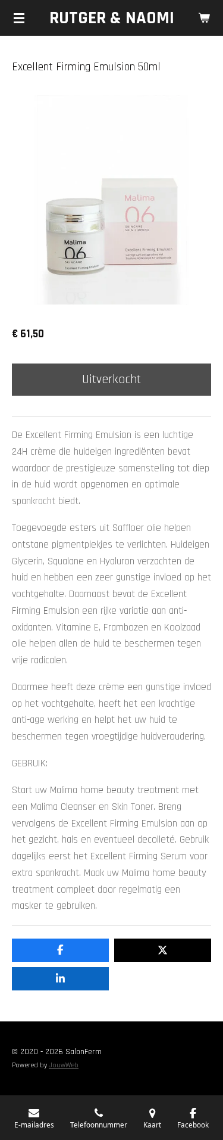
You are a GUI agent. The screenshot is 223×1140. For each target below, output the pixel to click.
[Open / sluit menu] (19, 18)
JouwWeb (63, 1065)
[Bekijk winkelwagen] (204, 18)
